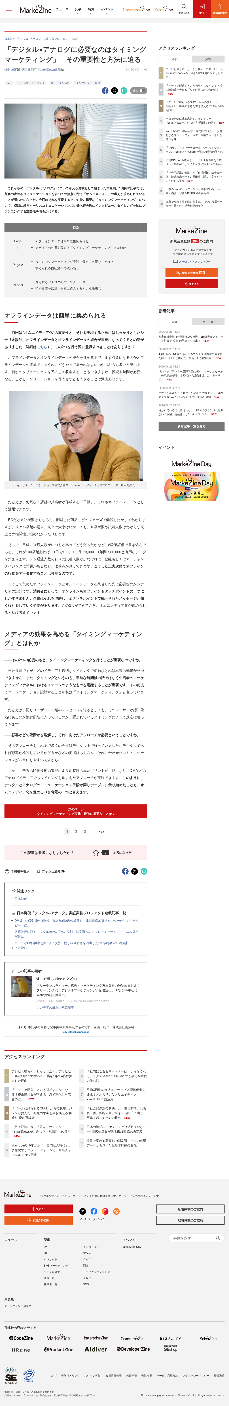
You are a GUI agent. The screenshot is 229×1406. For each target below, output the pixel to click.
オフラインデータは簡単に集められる (62, 241)
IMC (9, 83)
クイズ (87, 1259)
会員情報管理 (114, 1375)
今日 (175, 59)
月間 (208, 59)
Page (18, 264)
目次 (76, 227)
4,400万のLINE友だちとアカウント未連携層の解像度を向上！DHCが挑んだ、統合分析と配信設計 (191, 356)
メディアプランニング (96, 1271)
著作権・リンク (70, 1375)
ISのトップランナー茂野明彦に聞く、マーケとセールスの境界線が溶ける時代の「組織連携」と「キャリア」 (191, 375)
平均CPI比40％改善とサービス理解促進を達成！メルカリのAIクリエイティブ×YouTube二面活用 (116, 1094)
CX (46, 1253)
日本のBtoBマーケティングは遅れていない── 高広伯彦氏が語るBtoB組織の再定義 (116, 1129)
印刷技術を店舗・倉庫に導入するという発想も (68, 288)
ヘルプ (53, 1375)
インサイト (50, 1259)
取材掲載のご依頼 (190, 1220)
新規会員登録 (193, 273)
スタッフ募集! (92, 1375)
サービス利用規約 (167, 1375)
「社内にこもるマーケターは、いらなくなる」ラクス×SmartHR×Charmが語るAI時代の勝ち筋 (117, 1076)
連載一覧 (49, 1278)
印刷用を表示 (20, 871)
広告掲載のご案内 (190, 1209)
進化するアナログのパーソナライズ (60, 282)
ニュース (62, 9)
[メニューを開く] (9, 9)
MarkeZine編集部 (49, 69)
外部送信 (219, 1375)
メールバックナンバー (194, 261)
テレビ (87, 1278)
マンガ (87, 1253)
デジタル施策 (52, 1271)
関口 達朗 (27, 69)
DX (45, 1246)
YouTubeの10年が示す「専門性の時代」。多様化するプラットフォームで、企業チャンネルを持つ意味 (42, 1150)
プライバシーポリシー (195, 1375)
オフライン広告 (60, 83)
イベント (107, 9)
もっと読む (19, 947)
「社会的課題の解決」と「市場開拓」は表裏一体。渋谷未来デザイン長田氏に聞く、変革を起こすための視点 (116, 1113)
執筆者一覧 (50, 1284)
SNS (86, 1284)
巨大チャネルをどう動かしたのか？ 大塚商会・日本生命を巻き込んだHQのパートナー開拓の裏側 (191, 395)
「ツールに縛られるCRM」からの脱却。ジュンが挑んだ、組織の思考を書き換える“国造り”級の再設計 (42, 1113)
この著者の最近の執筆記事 (55, 1007)
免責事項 (131, 1375)
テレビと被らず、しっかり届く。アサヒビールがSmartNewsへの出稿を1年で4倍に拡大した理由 (42, 1076)
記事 (78, 9)
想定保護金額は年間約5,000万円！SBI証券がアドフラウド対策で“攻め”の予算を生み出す (191, 338)
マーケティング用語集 (17, 1306)
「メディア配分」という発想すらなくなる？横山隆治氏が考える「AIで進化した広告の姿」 (41, 1094)
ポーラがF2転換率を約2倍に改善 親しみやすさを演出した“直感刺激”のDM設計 (71, 943)
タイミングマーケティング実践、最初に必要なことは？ (74, 261)
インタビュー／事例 (88, 83)
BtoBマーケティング (56, 1265)
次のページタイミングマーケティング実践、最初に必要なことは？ (76, 811)
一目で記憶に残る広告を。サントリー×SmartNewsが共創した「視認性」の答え (41, 1129)
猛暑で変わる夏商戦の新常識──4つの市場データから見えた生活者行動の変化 (116, 1142)
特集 (91, 9)
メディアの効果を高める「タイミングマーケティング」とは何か (80, 247)
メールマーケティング (31, 83)
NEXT (102, 832)
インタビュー (91, 1246)
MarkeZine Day (132, 1246)
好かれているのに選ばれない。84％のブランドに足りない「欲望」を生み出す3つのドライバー (191, 412)
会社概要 (146, 1375)
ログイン (194, 284)
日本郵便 (21, 898)
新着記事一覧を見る (192, 426)
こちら (42, 346)
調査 (86, 1265)
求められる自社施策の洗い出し (57, 268)
